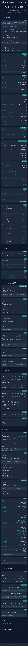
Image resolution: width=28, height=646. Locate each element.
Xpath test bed (5, 26)
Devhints (4, 623)
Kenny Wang (15, 644)
